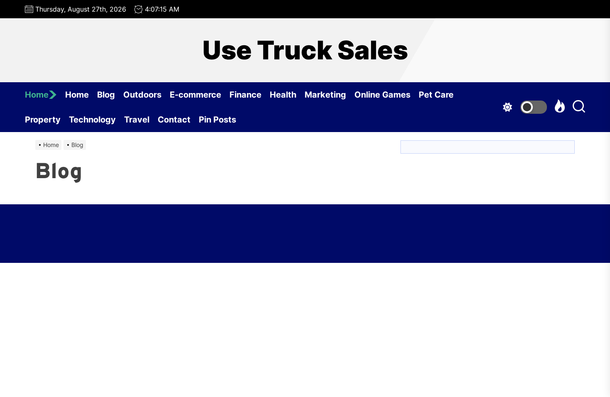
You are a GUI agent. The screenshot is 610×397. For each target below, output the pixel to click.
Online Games (382, 95)
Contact (174, 120)
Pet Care (436, 95)
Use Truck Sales (305, 50)
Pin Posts (217, 120)
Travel (136, 120)
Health (283, 95)
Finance (245, 95)
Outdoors (142, 95)
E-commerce (195, 95)
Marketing (325, 95)
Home (37, 95)
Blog (106, 95)
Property (43, 120)
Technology (92, 120)
